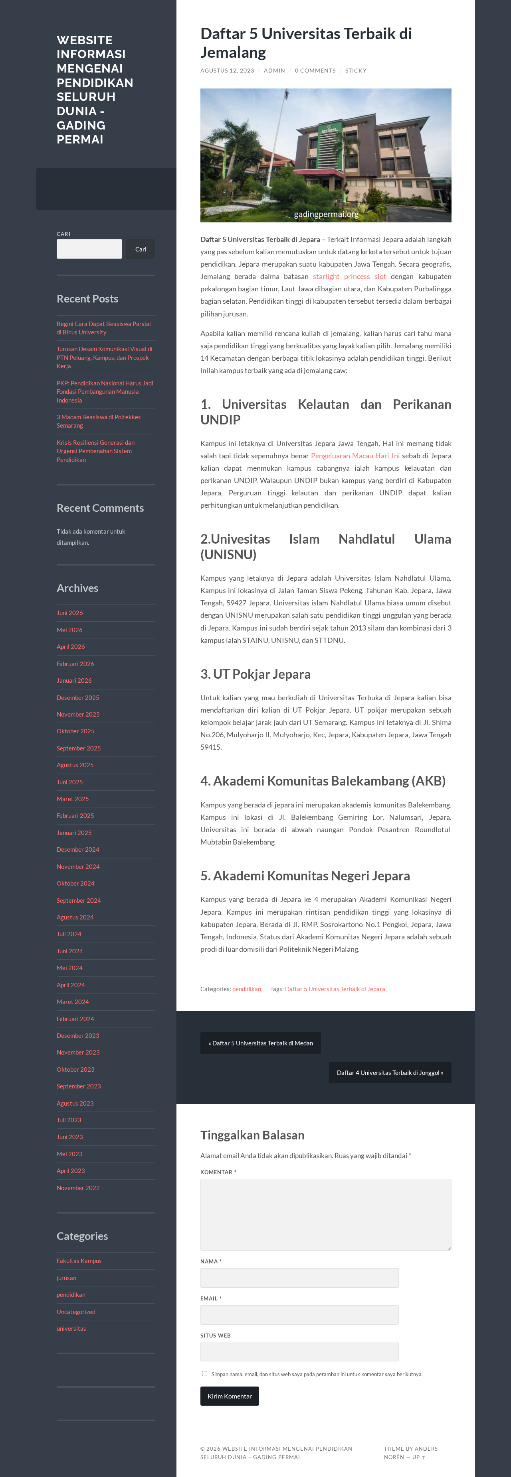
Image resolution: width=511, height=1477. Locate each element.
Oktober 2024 (76, 883)
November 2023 (78, 1052)
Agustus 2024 (75, 917)
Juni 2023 (70, 1136)
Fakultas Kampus (79, 1260)
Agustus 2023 (75, 1103)
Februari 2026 (75, 663)
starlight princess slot (349, 276)
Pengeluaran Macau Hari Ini (355, 455)
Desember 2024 (78, 849)
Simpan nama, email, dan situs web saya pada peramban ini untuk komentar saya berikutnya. (317, 1374)
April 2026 (71, 646)
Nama (211, 1261)
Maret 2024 (73, 1001)
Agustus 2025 (75, 764)
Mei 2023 (70, 1153)
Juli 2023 (69, 1119)
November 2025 (78, 714)
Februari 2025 (75, 815)
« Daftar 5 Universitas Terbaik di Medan (260, 1043)
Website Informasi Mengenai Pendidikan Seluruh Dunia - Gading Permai (95, 90)
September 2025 (79, 748)
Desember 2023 (78, 1035)
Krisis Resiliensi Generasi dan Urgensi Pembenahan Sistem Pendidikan (96, 451)
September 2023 (79, 1086)
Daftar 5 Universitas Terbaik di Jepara (335, 988)
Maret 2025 (73, 798)
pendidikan (71, 1294)
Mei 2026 (70, 629)
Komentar (218, 1172)
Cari (64, 234)
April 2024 (71, 984)
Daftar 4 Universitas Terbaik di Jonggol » (390, 1072)
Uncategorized (76, 1311)
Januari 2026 (74, 680)
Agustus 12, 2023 (227, 70)
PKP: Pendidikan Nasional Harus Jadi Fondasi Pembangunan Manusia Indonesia (105, 391)
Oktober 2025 (76, 731)
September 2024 (79, 900)
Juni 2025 (70, 782)
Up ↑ (419, 1457)
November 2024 (78, 866)
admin (274, 70)
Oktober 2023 (76, 1069)
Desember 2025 (78, 697)
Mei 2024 (70, 967)
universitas (71, 1328)
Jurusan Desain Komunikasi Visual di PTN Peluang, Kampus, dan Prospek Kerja (105, 357)
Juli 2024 (69, 933)
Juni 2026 (70, 612)
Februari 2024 (75, 1018)
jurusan (66, 1277)
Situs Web (215, 1335)
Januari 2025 (74, 832)
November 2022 (78, 1187)
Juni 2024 (70, 951)
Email (211, 1298)
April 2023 (71, 1170)
